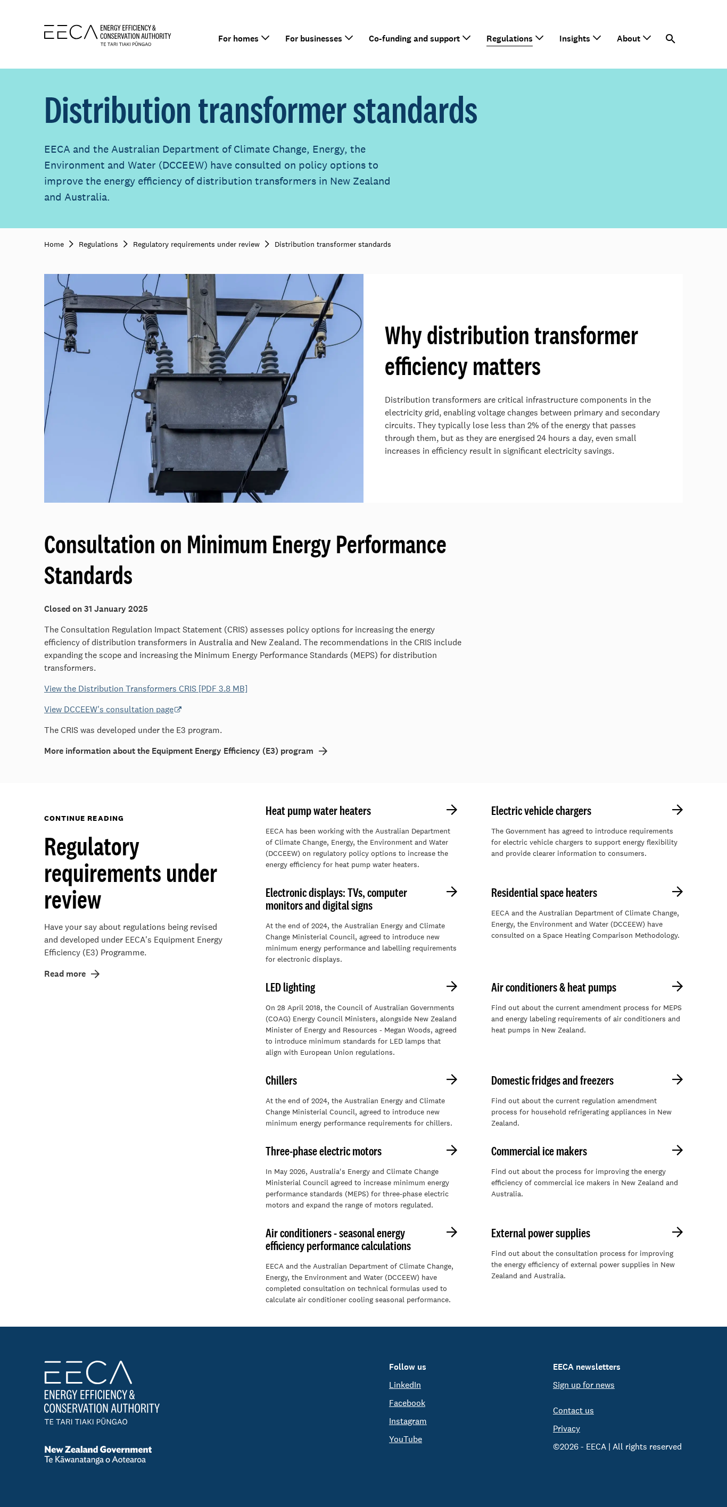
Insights (574, 38)
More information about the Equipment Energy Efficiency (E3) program (178, 750)
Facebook (407, 1403)
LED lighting (290, 987)
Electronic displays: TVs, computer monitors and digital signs (336, 899)
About (628, 38)
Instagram (408, 1421)
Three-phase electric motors (324, 1151)
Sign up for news (584, 1385)
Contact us (573, 1410)
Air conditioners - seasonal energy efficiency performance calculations (338, 1239)
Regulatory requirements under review (130, 872)
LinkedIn (405, 1385)
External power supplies (540, 1233)
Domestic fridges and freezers (552, 1080)
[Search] (671, 39)
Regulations (509, 38)
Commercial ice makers (539, 1151)
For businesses (313, 38)
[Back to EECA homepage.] (102, 1393)
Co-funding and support (414, 38)
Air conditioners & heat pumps (553, 987)
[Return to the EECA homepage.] (107, 34)
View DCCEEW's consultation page (109, 709)
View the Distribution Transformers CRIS (145, 688)
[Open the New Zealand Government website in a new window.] (102, 1455)
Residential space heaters (544, 892)
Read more (65, 973)
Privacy (566, 1428)
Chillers (281, 1080)
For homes (238, 38)
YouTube (405, 1439)
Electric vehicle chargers (541, 810)
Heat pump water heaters (318, 810)
